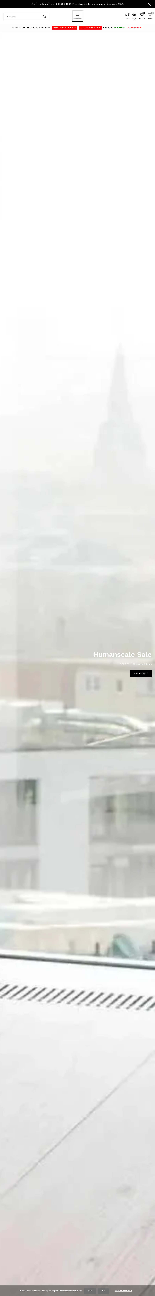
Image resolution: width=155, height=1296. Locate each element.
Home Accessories (38, 27)
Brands (107, 27)
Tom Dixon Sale (90, 27)
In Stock (119, 27)
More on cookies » (123, 1291)
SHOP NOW (140, 673)
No (103, 1291)
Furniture (19, 27)
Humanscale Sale (64, 27)
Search (44, 16)
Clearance (134, 27)
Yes (90, 1291)
